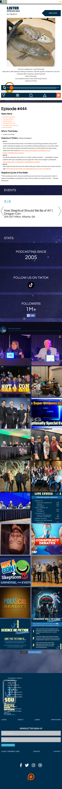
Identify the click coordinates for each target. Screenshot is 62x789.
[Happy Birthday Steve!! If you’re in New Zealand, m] (46, 350)
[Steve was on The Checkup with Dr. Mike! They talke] (46, 539)
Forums (36, 751)
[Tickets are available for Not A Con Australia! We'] (15, 571)
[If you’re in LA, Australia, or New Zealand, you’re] (15, 413)
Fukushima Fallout (8, 119)
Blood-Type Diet (7, 127)
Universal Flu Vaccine (9, 123)
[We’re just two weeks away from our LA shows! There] (46, 413)
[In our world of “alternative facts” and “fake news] (15, 602)
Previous (2, 211)
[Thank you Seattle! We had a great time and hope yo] (46, 571)
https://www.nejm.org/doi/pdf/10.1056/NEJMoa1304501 (21, 162)
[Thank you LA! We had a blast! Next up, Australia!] (46, 381)
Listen (4, 720)
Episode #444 (13, 11)
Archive (53, 13)
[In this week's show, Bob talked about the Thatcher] (15, 539)
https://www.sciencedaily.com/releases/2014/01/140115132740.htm (28, 169)
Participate (56, 720)
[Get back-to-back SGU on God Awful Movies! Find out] (15, 507)
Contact (57, 751)
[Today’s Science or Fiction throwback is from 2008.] (46, 634)
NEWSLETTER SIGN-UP (8, 745)
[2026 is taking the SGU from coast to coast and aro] (46, 507)
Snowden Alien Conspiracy (10, 125)
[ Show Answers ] (25, 138)
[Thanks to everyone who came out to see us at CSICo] (15, 444)
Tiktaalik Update (7, 121)
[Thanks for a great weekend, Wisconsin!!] (46, 476)
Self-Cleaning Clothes (9, 117)
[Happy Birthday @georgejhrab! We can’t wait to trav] (15, 476)
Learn (37, 720)
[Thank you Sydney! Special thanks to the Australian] (15, 381)
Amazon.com (12, 715)
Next (59, 211)
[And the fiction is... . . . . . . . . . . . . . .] (15, 634)
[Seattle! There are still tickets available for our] (46, 602)
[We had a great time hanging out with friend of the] (46, 444)
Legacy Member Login (10, 751)
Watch (20, 720)
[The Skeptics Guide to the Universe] (3, 1)
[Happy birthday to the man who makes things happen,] (15, 350)
